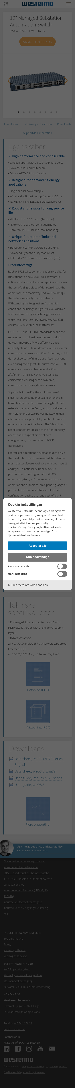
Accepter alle (38, 545)
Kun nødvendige (37, 556)
